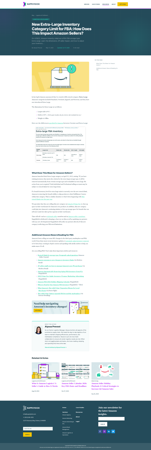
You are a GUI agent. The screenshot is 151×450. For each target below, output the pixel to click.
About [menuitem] (114, 4)
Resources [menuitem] (105, 4)
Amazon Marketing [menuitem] (67, 418)
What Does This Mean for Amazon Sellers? (105, 64)
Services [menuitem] (86, 4)
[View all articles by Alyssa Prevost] (38, 330)
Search (27, 434)
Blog (33, 15)
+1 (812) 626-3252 (28, 417)
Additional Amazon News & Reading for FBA (107, 69)
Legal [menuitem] (77, 421)
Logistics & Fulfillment (42, 15)
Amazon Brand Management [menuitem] (66, 428)
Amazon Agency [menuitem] (66, 415)
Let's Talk (123, 4)
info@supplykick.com (29, 414)
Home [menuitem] (64, 407)
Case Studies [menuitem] (96, 4)
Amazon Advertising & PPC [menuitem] (68, 423)
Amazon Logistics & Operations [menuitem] (67, 434)
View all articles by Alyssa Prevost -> (55, 347)
